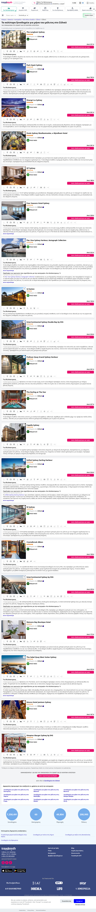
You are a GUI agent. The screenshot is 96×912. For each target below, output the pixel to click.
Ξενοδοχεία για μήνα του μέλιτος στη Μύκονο (46, 790)
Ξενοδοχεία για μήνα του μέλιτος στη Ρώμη (16, 800)
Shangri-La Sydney (34, 100)
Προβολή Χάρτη (89, 15)
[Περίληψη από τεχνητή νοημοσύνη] (21, 274)
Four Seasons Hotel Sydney (38, 203)
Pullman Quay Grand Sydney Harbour (42, 357)
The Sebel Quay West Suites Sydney (41, 657)
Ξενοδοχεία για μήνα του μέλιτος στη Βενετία (76, 790)
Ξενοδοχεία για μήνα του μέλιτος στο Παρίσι (16, 795)
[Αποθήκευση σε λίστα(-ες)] (24, 32)
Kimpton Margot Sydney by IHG (40, 735)
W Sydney (31, 507)
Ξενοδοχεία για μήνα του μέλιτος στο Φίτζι (76, 800)
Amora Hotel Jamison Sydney (39, 702)
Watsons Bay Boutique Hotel (39, 622)
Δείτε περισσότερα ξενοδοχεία (48, 776)
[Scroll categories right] (94, 9)
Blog (72, 848)
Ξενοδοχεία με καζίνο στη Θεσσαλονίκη (77, 835)
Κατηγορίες (52, 853)
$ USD (74, 3)
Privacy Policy (31, 910)
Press (49, 851)
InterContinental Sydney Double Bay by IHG (45, 322)
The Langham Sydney (36, 32)
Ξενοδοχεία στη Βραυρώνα (9, 840)
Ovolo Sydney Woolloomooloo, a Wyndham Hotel (47, 133)
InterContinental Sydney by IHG (40, 577)
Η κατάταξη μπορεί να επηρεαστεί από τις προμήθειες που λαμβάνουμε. (22, 28)
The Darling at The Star (36, 392)
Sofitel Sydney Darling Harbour (39, 460)
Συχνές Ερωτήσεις (77, 851)
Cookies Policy (22, 910)
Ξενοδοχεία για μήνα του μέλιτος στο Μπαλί (46, 800)
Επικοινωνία (75, 853)
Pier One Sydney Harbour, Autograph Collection (46, 240)
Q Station (30, 289)
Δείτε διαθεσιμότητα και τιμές (80, 47)
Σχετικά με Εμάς (53, 848)
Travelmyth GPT (76, 856)
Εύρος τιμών (10, 15)
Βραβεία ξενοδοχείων (55, 856)
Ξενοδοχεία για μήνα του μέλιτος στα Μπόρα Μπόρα (76, 795)
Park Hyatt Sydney (34, 65)
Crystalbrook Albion (35, 542)
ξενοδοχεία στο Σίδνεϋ (52, 781)
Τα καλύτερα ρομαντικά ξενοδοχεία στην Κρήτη (14, 835)
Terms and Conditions (41, 910)
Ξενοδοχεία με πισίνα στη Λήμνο (43, 835)
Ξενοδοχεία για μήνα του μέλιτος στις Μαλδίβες (46, 795)
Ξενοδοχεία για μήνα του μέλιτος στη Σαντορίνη (16, 790)
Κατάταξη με (22, 15)
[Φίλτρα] (2, 15)
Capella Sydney (33, 425)
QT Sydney (31, 168)
